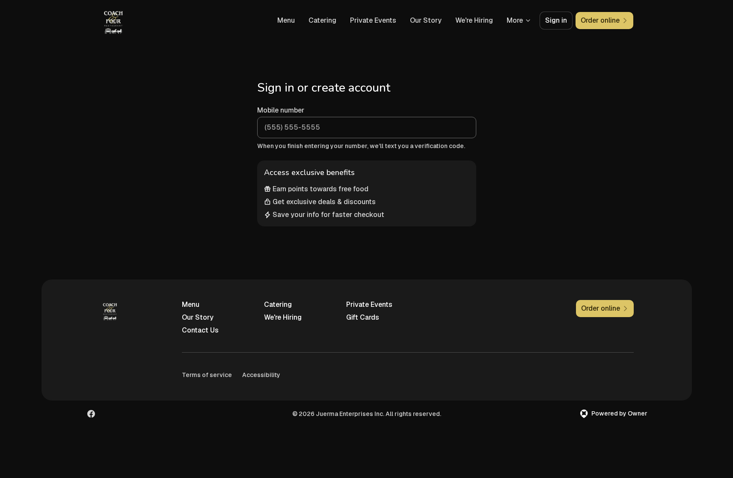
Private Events (373, 20)
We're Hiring (474, 20)
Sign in (556, 20)
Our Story (426, 20)
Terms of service (207, 375)
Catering (322, 20)
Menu (286, 20)
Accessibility (261, 375)
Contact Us (200, 330)
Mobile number (280, 110)
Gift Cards (362, 317)
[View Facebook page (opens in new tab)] (91, 414)
